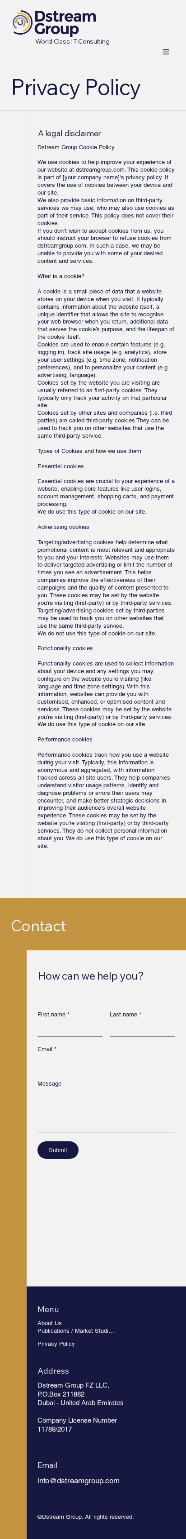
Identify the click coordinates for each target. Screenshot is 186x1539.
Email (46, 1049)
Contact (38, 925)
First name (53, 1014)
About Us (49, 1323)
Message (49, 1083)
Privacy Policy (56, 1343)
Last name (125, 1014)
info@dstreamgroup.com (78, 1480)
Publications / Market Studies (76, 1330)
